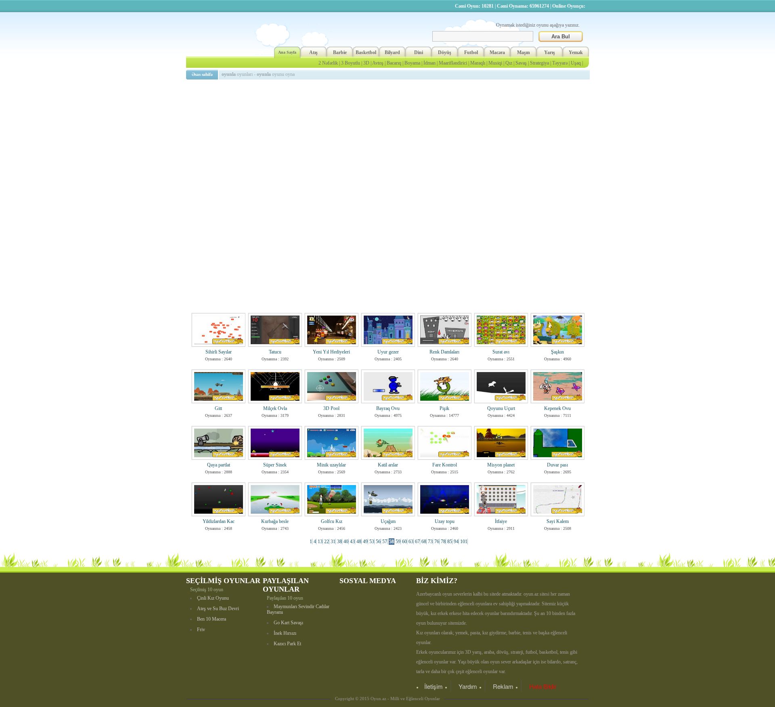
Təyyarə (560, 63)
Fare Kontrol (444, 465)
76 (436, 541)
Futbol (471, 52)
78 (443, 541)
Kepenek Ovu (557, 408)
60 (404, 541)
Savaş (521, 63)
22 (326, 541)
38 (339, 541)
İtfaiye (501, 521)
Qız (508, 63)
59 (398, 541)
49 (365, 541)
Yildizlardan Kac (219, 521)
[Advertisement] (389, 139)
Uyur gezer (388, 352)
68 (423, 541)
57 (384, 541)
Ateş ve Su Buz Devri (218, 608)
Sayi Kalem (558, 521)
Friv (201, 629)
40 (346, 541)
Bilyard (392, 52)
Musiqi (495, 63)
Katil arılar (388, 465)
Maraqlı (477, 63)
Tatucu (275, 352)
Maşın (523, 52)
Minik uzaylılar (331, 465)
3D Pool (331, 408)
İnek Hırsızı (285, 633)
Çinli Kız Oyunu (213, 598)
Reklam (503, 686)
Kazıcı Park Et (287, 643)
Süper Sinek (275, 465)
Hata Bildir (542, 686)
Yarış (549, 52)
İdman (429, 63)
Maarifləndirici (453, 63)
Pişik (444, 408)
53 (371, 541)
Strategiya (539, 63)
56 (378, 541)
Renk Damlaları (444, 352)
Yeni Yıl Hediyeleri (331, 352)
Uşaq (576, 63)
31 (333, 541)
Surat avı (500, 352)
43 (352, 541)
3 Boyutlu (350, 63)
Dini (418, 52)
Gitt (218, 408)
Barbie (340, 52)
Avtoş (377, 63)
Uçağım (388, 521)
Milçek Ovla (275, 408)
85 (449, 541)
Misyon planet (501, 465)
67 (417, 541)
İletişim (433, 686)
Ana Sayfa (287, 52)
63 (410, 541)
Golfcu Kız (331, 521)
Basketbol (366, 52)
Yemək (576, 52)
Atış (313, 52)
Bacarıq (394, 63)
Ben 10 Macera (211, 619)
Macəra (497, 52)
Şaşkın (557, 352)
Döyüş (444, 52)
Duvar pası (557, 465)
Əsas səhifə (202, 74)
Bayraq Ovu (388, 408)
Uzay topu (445, 521)
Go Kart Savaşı (288, 622)
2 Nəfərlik (328, 63)
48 (358, 541)
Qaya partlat (218, 465)
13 (320, 541)
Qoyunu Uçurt (501, 408)
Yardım (468, 686)
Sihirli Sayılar (218, 352)
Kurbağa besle (275, 521)
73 (430, 541)
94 (456, 541)
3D (366, 63)
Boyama (412, 63)
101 (463, 541)
